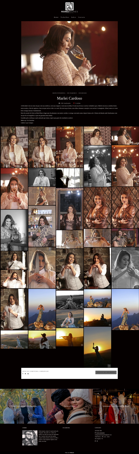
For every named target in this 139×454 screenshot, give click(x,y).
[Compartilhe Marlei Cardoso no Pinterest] (28, 373)
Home (56, 17)
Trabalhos (65, 17)
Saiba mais (44, 445)
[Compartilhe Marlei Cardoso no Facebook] (22, 373)
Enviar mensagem (100, 432)
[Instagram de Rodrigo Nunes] (97, 441)
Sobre (73, 17)
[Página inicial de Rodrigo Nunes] (69, 7)
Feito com (69, 452)
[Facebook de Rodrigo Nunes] (95, 441)
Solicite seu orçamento (106, 372)
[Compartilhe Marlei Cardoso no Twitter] (25, 373)
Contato (81, 17)
